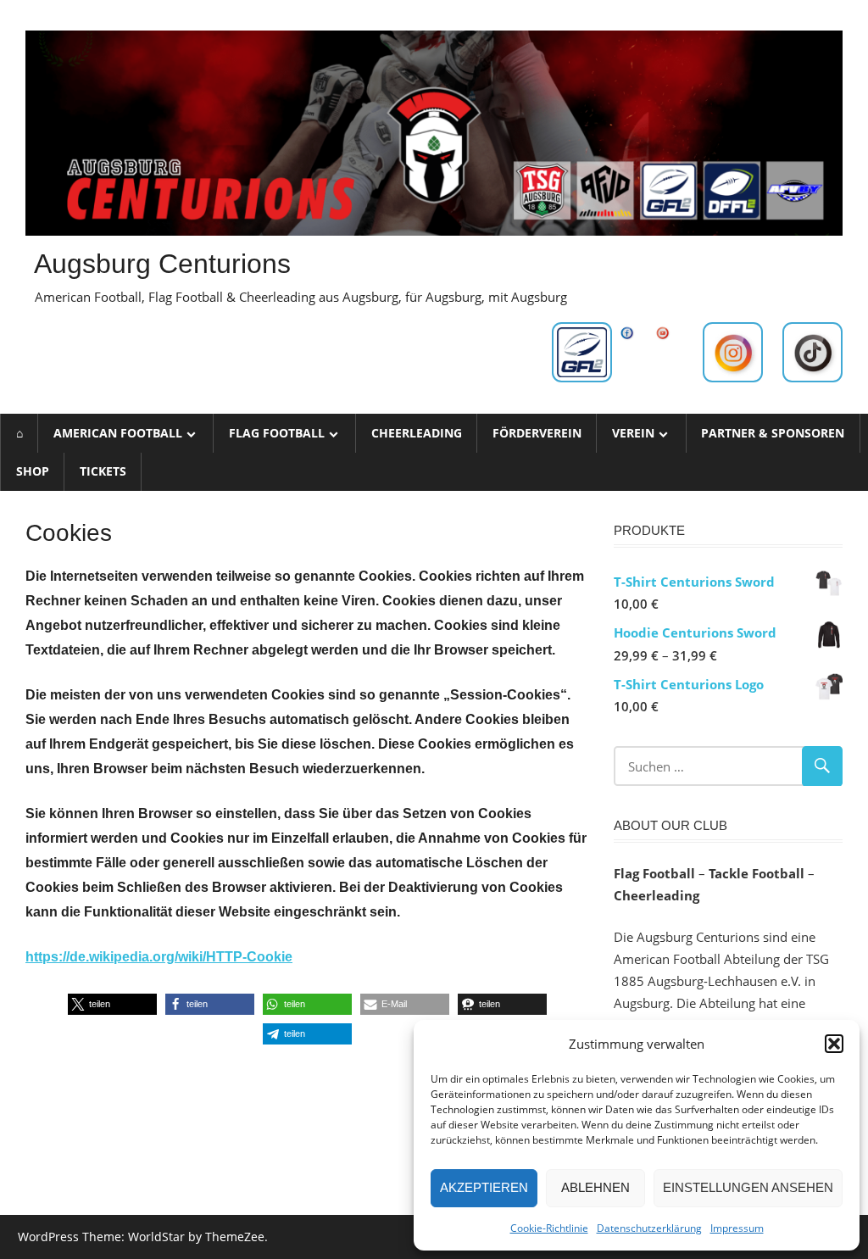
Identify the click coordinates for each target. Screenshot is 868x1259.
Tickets (103, 471)
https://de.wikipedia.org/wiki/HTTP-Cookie (158, 957)
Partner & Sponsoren (772, 433)
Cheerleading (416, 433)
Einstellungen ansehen (748, 1187)
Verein (633, 433)
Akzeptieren (484, 1187)
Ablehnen (595, 1187)
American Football (117, 433)
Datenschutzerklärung (649, 1228)
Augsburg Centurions (162, 263)
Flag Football (277, 433)
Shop (32, 471)
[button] (834, 1043)
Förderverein (536, 433)
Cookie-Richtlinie (549, 1228)
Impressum (737, 1228)
